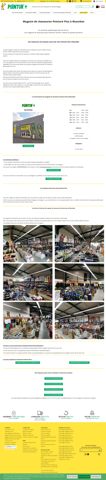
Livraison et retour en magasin (30, 437)
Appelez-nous (25, 1)
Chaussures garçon (45, 435)
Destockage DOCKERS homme (66, 450)
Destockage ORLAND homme (66, 457)
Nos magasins (87, 1)
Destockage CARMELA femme (66, 431)
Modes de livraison (27, 431)
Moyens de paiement (28, 435)
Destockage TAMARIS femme (66, 440)
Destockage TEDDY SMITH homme (67, 453)
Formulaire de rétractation (29, 452)
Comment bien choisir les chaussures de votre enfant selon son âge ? (49, 472)
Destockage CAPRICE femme (66, 433)
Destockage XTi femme (64, 442)
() (14, 448)
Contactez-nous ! (9, 431)
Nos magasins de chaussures (12, 433)
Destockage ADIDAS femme (65, 429)
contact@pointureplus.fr (46, 167)
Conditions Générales (28, 429)
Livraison (50, 1)
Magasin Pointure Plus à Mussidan (13, 437)
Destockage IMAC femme (65, 435)
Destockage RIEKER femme (65, 439)
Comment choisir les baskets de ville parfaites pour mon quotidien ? (49, 466)
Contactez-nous (9, 1)
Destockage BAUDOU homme (66, 448)
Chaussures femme (46, 429)
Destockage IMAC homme (65, 452)
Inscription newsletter (10, 444)
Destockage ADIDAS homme (66, 446)
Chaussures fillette (45, 433)
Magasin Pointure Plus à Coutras (13, 435)
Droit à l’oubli (26, 446)
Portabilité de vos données (29, 448)
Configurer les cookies (64, 459)
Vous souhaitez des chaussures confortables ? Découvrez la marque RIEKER (49, 461)
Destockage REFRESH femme (66, 437)
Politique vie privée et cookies (30, 450)
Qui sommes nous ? (10, 429)
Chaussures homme (46, 431)
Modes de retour (27, 433)
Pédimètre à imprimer (10, 442)
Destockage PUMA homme (65, 455)
